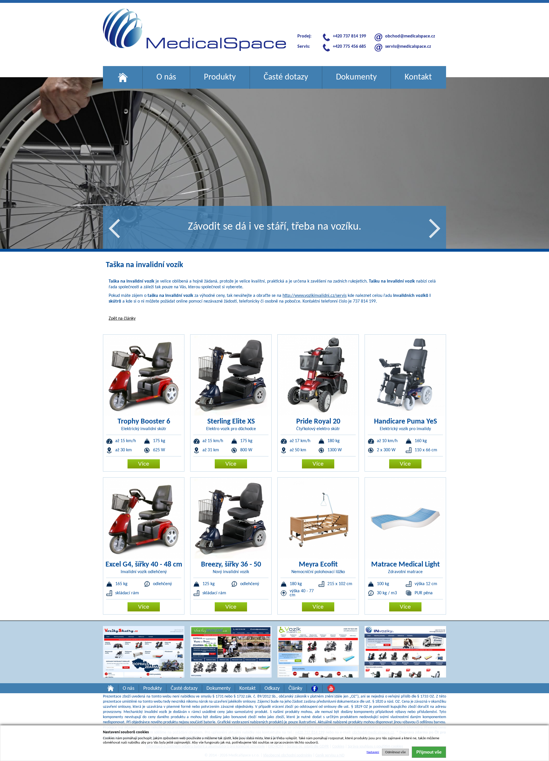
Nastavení (373, 752)
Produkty (220, 77)
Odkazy (272, 688)
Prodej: (304, 36)
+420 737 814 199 (349, 36)
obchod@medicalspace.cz (410, 36)
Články (295, 688)
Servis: (303, 46)
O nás (166, 77)
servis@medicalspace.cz (408, 46)
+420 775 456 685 (349, 46)
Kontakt (418, 77)
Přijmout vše (428, 752)
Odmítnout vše (395, 752)
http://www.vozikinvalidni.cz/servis (315, 295)
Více (143, 464)
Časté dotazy (286, 77)
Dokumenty (356, 77)
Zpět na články (122, 318)
